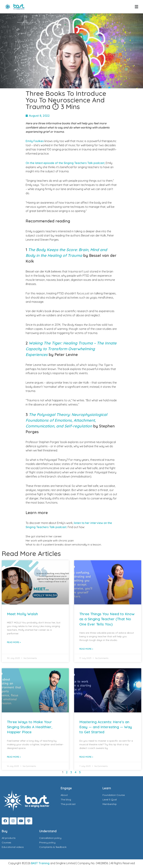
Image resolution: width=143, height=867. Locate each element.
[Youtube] (20, 820)
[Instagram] (13, 820)
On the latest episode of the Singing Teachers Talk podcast (65, 163)
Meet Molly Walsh (22, 614)
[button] (137, 6)
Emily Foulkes (35, 141)
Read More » (14, 642)
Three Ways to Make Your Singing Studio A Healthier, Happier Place (29, 727)
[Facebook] (5, 820)
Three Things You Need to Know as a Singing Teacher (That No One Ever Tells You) (106, 619)
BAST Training (40, 863)
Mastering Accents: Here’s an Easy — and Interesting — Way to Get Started (105, 727)
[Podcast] (28, 820)
